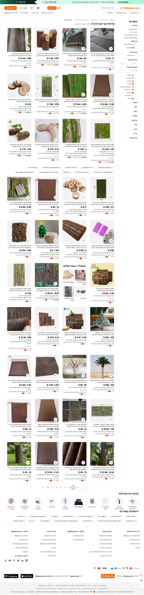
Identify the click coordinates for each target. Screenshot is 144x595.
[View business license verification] (91, 592)
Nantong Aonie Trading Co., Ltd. (48, 158)
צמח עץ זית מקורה (70, 167)
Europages (102, 585)
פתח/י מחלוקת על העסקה (48, 544)
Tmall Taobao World (61, 585)
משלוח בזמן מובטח (106, 544)
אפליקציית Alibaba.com (43, 576)
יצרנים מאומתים (79, 536)
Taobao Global (80, 585)
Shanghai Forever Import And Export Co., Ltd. (74, 256)
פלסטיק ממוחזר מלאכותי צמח (24, 172)
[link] (141, 575)
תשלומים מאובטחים (105, 536)
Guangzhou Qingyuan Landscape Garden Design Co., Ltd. (74, 392)
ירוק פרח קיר (20, 516)
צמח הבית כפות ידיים (81, 172)
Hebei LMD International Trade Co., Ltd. (19, 348)
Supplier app (74, 576)
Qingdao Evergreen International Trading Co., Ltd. (74, 111)
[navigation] (128, 254)
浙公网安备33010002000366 (106, 592)
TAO (88, 585)
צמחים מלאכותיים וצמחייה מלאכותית (66, 521)
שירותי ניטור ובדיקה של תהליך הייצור (100, 552)
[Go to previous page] (77, 487)
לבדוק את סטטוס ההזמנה (20, 544)
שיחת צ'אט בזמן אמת (49, 540)
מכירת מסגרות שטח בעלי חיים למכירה (109, 521)
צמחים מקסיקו (131, 516)
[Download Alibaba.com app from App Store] (27, 576)
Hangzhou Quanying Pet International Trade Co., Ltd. (102, 300)
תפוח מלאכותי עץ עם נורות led (102, 172)
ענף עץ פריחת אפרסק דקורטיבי (48, 172)
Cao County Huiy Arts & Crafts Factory (47, 63)
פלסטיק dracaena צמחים (37, 516)
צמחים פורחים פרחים (85, 516)
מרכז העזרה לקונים (50, 536)
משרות (137, 548)
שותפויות (25, 552)
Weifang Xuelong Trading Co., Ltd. (20, 65)
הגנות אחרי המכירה (106, 548)
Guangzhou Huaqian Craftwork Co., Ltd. (102, 343)
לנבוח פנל (66, 172)
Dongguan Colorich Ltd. (23, 255)
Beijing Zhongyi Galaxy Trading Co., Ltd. (47, 298)
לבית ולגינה (103, 20)
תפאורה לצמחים (18, 521)
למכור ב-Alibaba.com (21, 536)
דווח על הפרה (51, 556)
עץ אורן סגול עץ (130, 521)
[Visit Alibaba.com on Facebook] (26, 560)
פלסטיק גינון (101, 516)
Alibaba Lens (128, 576)
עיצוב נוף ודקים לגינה (81, 20)
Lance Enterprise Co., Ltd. (22, 110)
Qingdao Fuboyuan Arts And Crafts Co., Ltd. (47, 111)
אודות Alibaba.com (133, 531)
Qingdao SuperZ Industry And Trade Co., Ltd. (102, 211)
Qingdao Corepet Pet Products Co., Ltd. (74, 342)
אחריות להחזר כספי (106, 540)
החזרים (53, 548)
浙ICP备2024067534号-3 (126, 592)
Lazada (72, 585)
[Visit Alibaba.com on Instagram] (14, 560)
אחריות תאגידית (135, 544)
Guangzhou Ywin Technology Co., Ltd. (102, 255)
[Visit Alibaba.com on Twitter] (18, 560)
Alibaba (112, 20)
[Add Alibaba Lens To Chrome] (108, 576)
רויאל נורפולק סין (68, 516)
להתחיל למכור (23, 540)
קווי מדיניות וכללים (106, 556)
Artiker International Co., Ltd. (49, 213)
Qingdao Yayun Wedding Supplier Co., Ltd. (19, 211)
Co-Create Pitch (134, 540)
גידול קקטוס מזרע (87, 167)
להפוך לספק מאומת (21, 548)
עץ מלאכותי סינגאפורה (104, 167)
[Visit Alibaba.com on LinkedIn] (22, 560)
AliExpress (42, 585)
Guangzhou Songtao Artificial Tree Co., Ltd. (74, 64)
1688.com (50, 585)
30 (48, 487)
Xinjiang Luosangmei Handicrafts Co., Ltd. (19, 299)
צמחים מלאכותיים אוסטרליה (50, 167)
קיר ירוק (31, 521)
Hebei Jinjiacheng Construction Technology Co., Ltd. (102, 67)
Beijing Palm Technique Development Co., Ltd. (102, 389)
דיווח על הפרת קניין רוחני (48, 552)
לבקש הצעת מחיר (78, 540)
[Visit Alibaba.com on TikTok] (5, 560)
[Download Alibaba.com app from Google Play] (11, 576)
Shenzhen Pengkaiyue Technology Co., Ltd (47, 343)
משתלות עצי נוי (44, 521)
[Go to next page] (44, 487)
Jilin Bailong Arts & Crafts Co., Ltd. (20, 153)
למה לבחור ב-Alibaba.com (131, 536)
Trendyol (94, 585)
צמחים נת (54, 516)
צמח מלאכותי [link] (67, 20)
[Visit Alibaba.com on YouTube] (10, 560)
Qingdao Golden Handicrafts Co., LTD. (74, 155)
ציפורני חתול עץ (115, 516)
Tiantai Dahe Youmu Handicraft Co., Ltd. (74, 213)
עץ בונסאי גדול (87, 521)
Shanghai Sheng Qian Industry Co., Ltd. (102, 112)
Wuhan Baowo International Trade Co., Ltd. (102, 160)
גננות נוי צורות (32, 167)
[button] (59, 8)
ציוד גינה (94, 20)
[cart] (31, 8)
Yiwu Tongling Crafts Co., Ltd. (49, 256)
